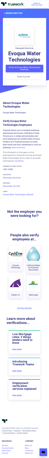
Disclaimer (19, 161)
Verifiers (5, 445)
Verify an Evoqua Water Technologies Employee (24, 68)
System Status (22, 433)
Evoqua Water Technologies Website (18, 194)
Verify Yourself (23, 77)
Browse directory (14, 13)
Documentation (9, 433)
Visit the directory (24, 308)
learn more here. (18, 147)
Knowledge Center (29, 431)
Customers (29, 451)
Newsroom (29, 453)
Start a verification (36, 4)
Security (5, 453)
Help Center (6, 451)
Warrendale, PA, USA (11, 186)
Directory (17, 431)
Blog (26, 448)
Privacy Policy (7, 431)
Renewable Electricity (12, 178)
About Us (28, 445)
